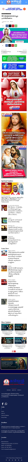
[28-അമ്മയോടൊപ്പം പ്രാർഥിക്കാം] (7, 340)
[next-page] (15, 351)
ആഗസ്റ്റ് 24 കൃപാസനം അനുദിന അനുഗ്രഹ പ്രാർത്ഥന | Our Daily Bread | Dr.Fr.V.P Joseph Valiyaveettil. (12, 200)
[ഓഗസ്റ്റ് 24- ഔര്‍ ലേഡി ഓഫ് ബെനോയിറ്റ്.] (4, 220)
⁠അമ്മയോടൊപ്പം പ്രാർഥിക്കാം (6, 13)
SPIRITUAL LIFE (11, 225)
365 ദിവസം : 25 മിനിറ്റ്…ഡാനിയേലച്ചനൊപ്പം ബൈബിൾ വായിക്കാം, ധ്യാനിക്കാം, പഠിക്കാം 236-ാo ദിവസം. (15, 211)
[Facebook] (7, 26)
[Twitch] (15, 460)
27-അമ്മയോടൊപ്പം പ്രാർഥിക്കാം (20, 347)
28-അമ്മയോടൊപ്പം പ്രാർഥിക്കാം (7, 347)
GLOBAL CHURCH (11, 299)
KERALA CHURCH (11, 250)
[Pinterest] (13, 26)
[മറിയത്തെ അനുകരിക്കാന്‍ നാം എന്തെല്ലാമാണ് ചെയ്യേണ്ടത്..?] (4, 239)
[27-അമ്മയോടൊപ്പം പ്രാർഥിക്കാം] (21, 340)
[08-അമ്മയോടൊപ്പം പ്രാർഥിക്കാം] (14, 363)
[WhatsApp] (16, 26)
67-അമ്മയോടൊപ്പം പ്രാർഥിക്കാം (22, 52)
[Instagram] (9, 460)
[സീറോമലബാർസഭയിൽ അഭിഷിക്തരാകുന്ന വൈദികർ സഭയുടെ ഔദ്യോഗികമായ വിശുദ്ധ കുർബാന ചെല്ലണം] (4, 253)
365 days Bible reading (13, 205)
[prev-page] (13, 351)
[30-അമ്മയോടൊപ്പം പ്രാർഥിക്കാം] (21, 327)
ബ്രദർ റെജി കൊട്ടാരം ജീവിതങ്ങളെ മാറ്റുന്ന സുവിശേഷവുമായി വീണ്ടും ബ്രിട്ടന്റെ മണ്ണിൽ (15, 272)
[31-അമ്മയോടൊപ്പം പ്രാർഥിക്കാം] (7, 327)
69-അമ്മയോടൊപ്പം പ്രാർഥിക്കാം (6, 52)
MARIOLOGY (10, 236)
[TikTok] (12, 460)
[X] (10, 26)
